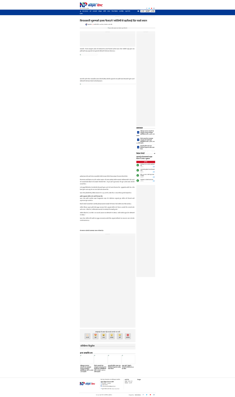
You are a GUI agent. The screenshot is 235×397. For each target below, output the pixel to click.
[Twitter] (149, 8)
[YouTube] (151, 8)
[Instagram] (154, 8)
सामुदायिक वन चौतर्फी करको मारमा (146, 180)
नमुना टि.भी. (127, 11)
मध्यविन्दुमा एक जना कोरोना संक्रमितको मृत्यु (147, 164)
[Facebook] (146, 8)
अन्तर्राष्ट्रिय (121, 11)
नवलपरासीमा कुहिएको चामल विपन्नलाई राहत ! (147, 170)
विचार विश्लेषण (115, 11)
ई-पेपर (81, 14)
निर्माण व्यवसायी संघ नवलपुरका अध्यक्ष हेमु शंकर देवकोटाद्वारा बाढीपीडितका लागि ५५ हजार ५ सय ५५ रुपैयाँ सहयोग (145, 141)
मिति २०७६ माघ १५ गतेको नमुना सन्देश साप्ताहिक (147, 175)
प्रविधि (104, 11)
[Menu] (138, 11)
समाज (108, 11)
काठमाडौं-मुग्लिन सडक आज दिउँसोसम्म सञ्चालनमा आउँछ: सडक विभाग (147, 147)
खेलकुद (100, 11)
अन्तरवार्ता (95, 11)
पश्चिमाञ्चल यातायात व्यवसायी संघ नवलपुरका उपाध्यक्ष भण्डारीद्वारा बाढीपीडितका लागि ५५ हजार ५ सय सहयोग (145, 133)
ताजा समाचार (85, 11)
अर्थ (90, 11)
